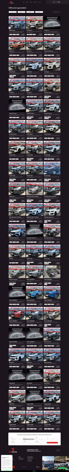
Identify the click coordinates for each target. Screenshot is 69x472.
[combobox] (16, 439)
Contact (58, 450)
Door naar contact (49, 442)
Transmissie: (36, 441)
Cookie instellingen (4, 467)
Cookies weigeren (9, 467)
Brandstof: (13, 441)
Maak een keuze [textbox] (14, 439)
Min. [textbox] (36, 439)
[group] (48, 463)
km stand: (24, 441)
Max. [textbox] (41, 439)
